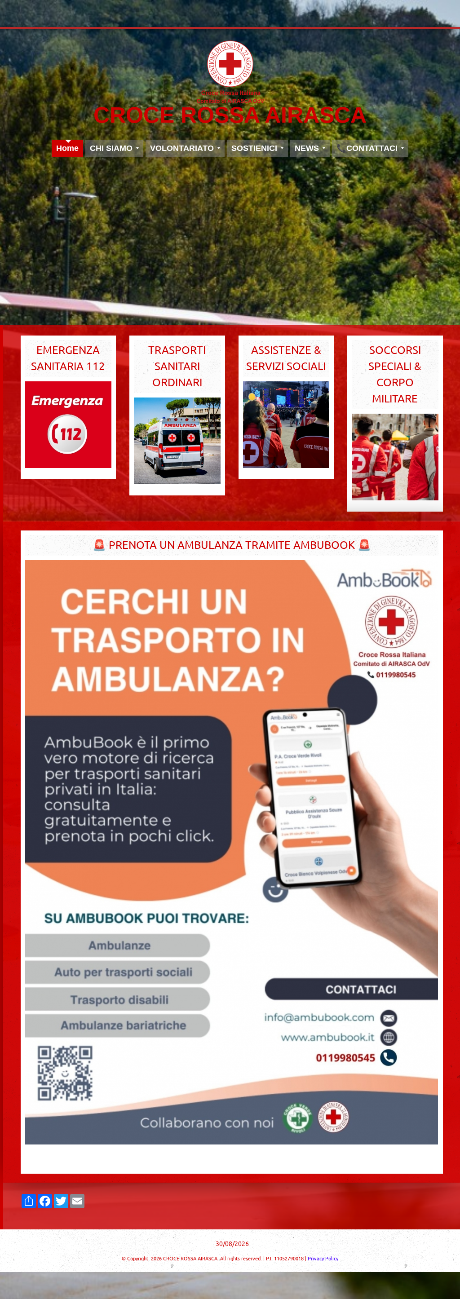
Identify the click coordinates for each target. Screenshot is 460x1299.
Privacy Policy (323, 1258)
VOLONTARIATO (182, 148)
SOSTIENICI (254, 148)
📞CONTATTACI (367, 148)
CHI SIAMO (111, 148)
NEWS (307, 148)
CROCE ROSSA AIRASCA (230, 115)
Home (67, 148)
